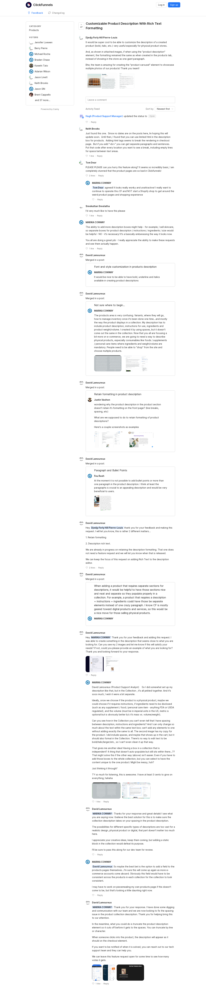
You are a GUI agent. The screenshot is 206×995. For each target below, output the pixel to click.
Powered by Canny (50, 109)
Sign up (174, 4)
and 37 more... (42, 100)
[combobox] (165, 108)
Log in (161, 4)
